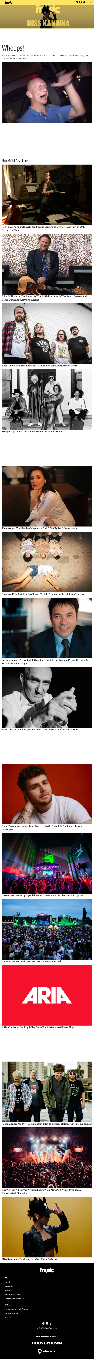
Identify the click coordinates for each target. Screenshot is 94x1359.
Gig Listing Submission (11, 1313)
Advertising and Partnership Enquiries (16, 1309)
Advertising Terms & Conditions (14, 1299)
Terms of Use (8, 1290)
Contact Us (8, 1317)
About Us (7, 1282)
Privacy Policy (9, 1286)
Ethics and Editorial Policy (13, 1294)
